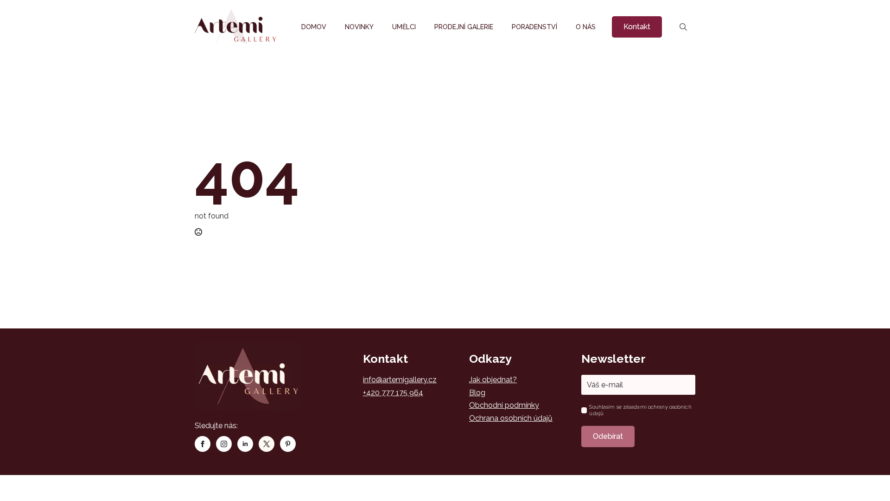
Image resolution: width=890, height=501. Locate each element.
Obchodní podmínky (504, 405)
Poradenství (534, 27)
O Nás (586, 27)
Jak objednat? (493, 379)
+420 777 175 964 (393, 392)
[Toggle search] (683, 27)
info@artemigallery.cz (400, 379)
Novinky (359, 27)
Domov (313, 27)
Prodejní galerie (463, 27)
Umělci (404, 27)
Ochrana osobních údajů (511, 418)
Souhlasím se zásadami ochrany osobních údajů (640, 410)
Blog (477, 392)
